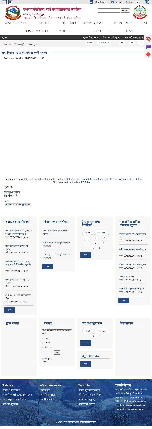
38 (137, 42)
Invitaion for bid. (126, 276)
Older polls (47, 358)
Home (4, 44)
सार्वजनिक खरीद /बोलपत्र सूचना (17, 394)
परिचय (16, 23)
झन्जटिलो (48, 347)
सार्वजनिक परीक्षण (87, 404)
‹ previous (99, 42)
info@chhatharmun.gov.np (133, 401)
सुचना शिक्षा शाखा (86, 37)
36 (118, 42)
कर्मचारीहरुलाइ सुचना (130, 37)
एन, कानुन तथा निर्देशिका (14, 399)
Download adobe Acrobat (88, 179)
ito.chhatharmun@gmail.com (129, 409)
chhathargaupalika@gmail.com (130, 405)
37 (127, 42)
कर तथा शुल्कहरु (10, 404)
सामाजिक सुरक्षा (48, 394)
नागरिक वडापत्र (48, 399)
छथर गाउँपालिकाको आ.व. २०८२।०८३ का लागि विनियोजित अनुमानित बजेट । (18, 264)
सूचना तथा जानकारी (98, 27)
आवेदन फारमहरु (129, 27)
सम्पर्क (144, 23)
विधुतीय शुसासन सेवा (69, 27)
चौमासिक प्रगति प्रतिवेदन (91, 394)
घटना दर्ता (45, 390)
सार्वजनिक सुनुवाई (87, 399)
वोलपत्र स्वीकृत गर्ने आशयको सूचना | (133, 264)
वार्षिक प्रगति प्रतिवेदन (89, 390)
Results (45, 362)
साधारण (48, 342)
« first (85, 42)
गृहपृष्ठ (7, 23)
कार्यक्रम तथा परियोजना (45, 27)
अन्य (9, 310)
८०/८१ (7, 201)
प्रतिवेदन (86, 23)
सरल (47, 338)
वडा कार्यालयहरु (28, 27)
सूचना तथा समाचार (12, 192)
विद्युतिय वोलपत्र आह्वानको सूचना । (132, 288)
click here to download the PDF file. (123, 179)
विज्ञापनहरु (117, 23)
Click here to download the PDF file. (71, 182)
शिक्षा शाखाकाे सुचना (107, 37)
